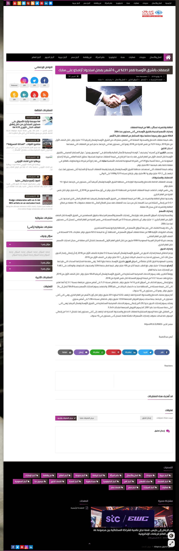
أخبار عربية (76, 3)
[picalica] (8, 547)
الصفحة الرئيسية (156, 79)
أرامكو (143, 79)
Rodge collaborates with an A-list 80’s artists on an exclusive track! (24, 201)
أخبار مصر (86, 3)
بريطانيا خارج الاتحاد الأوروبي (27, 161)
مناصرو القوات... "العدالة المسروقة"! (23, 144)
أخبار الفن (127, 481)
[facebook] (13, 547)
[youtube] (15, 3)
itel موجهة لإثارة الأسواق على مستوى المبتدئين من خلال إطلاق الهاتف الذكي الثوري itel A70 (24, 124)
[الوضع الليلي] (171, 535)
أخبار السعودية (21, 481)
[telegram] (24, 3)
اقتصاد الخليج (56, 481)
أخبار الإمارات (30, 475)
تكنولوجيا (119, 3)
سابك (100, 79)
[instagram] (26, 547)
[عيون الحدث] (152, 13)
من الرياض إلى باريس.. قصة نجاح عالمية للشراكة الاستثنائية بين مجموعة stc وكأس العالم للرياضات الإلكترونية (133, 532)
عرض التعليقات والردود (65, 418)
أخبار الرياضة (98, 475)
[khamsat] (19, 3)
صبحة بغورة (91, 481)
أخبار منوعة (80, 475)
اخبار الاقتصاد (162, 481)
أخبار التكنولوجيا (109, 481)
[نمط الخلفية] (171, 543)
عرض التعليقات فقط (87, 418)
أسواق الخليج (133, 79)
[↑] (89, 544)
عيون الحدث (146, 546)
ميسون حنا (39, 481)
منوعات (145, 3)
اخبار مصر (132, 487)
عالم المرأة (108, 3)
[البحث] (8, 3)
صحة (128, 3)
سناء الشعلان (144, 481)
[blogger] (33, 3)
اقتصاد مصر (116, 487)
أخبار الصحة (73, 481)
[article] (86, 381)
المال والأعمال (157, 3)
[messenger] (51, 3)
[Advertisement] (57, 29)
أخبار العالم (36, 57)
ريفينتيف (108, 79)
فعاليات (136, 3)
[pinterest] (42, 3)
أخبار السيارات (148, 487)
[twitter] (37, 3)
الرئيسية (168, 3)
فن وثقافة (97, 3)
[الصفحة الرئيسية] (168, 57)
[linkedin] (46, 3)
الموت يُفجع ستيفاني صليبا (27, 180)
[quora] (28, 3)
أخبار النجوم (49, 57)
